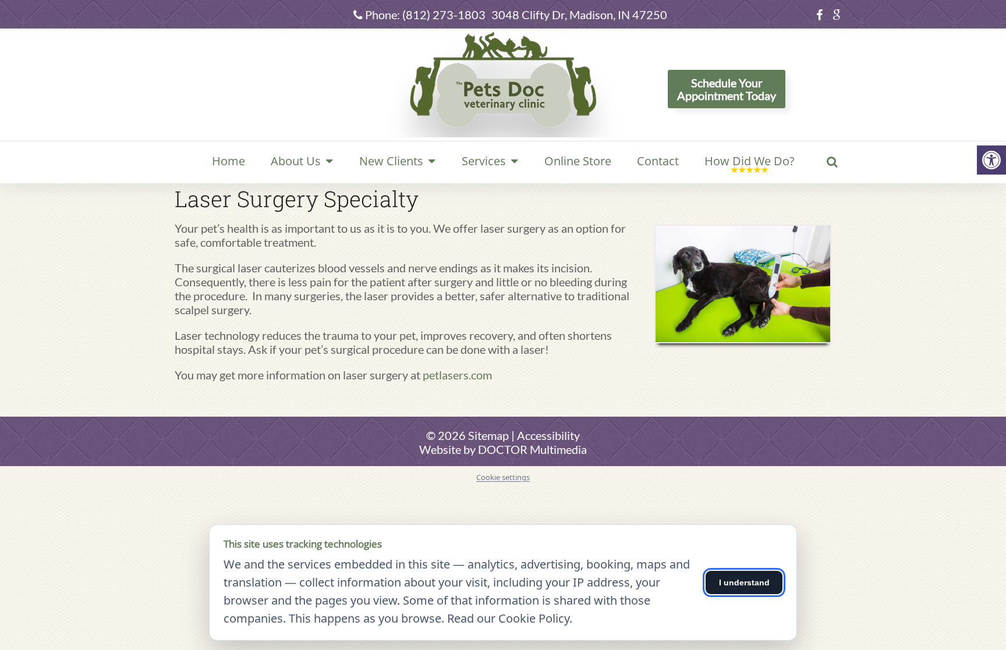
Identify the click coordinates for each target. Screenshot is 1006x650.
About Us (296, 161)
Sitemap (488, 435)
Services (484, 161)
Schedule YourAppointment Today (726, 89)
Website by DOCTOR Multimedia (503, 449)
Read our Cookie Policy (508, 618)
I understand (744, 582)
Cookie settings (503, 477)
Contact (658, 161)
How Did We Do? (749, 161)
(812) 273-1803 (444, 15)
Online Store (577, 161)
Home (228, 161)
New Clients (391, 161)
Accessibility (548, 435)
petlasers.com (457, 375)
